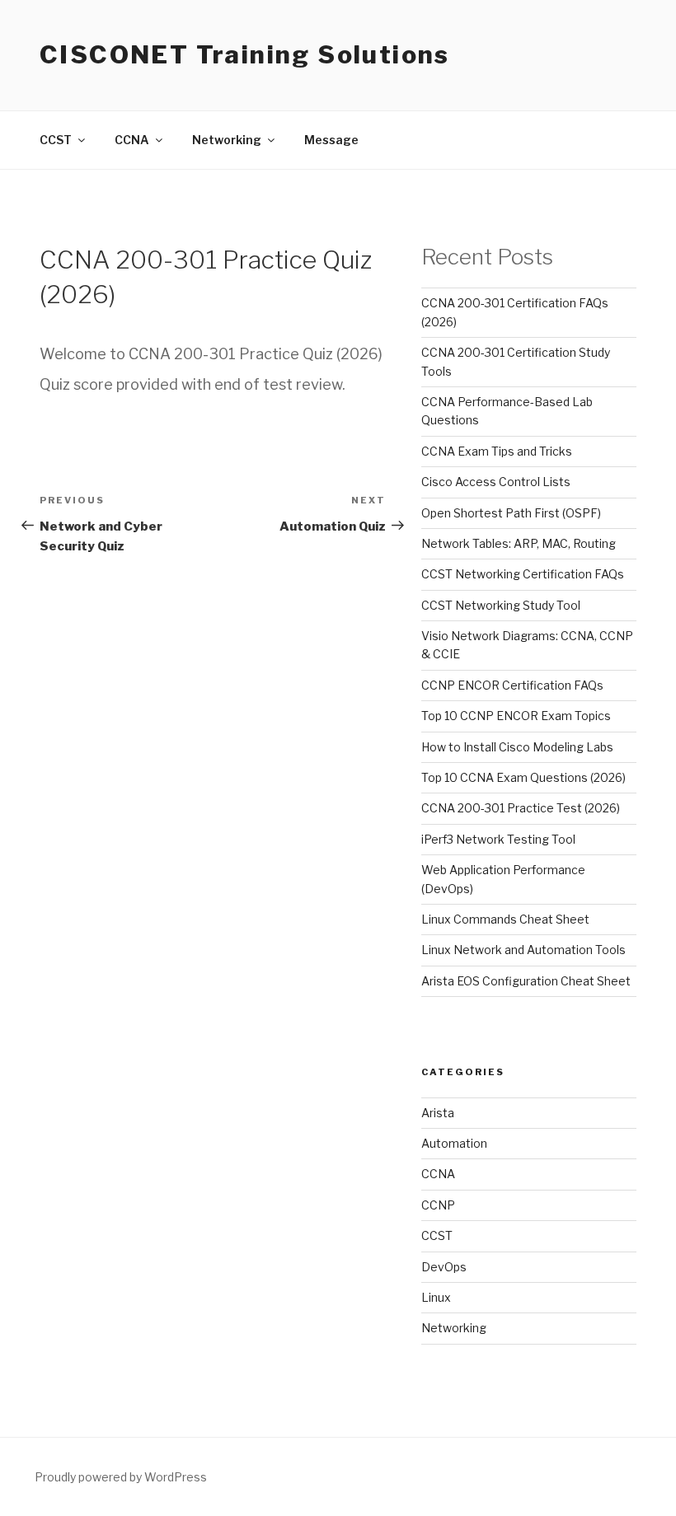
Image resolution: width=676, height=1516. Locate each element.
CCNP (438, 1205)
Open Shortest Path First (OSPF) (511, 513)
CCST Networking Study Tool (500, 605)
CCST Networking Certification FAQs (522, 574)
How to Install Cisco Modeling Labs (517, 747)
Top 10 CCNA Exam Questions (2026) (523, 777)
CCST (437, 1235)
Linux (436, 1297)
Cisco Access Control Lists (495, 482)
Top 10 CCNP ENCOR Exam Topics (516, 716)
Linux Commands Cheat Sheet (505, 919)
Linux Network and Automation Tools (523, 950)
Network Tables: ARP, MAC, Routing (518, 543)
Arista (437, 1113)
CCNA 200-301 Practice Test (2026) (520, 808)
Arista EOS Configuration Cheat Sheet (526, 981)
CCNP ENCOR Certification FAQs (512, 685)
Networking (453, 1328)
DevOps (444, 1267)
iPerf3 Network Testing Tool (498, 839)
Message (331, 140)
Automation (454, 1143)
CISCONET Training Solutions (245, 54)
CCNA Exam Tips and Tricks (496, 451)
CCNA (438, 1174)
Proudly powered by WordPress (121, 1477)
